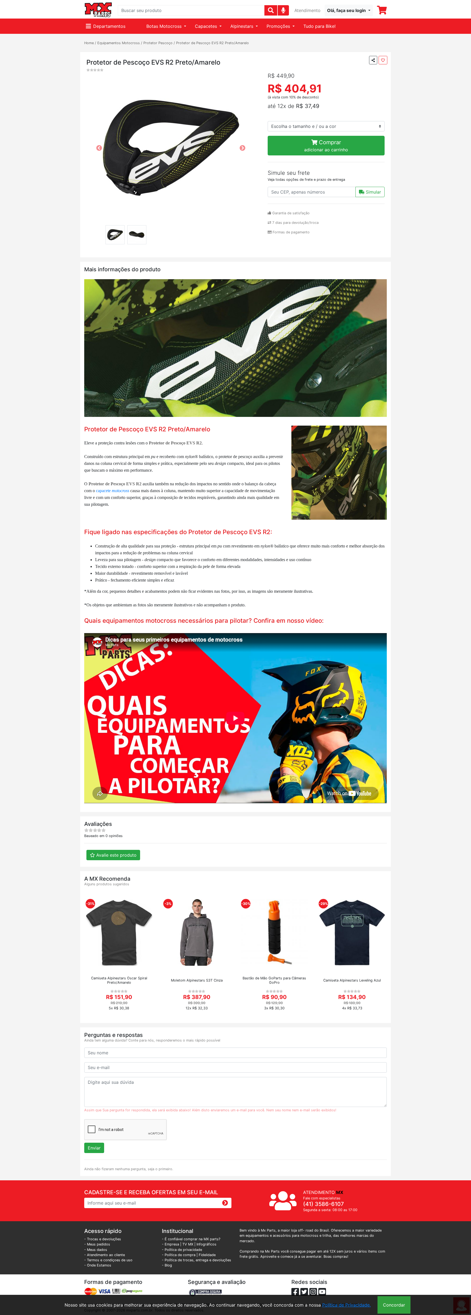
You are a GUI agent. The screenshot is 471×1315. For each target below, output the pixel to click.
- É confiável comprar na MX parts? (191, 1239)
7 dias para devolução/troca (295, 223)
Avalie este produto (116, 855)
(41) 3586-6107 (323, 1204)
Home (89, 43)
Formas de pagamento (290, 232)
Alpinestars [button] (242, 26)
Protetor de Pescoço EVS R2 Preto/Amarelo (212, 43)
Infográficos (206, 1244)
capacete (104, 490)
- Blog (167, 1265)
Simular (372, 192)
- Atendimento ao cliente (104, 1255)
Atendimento (307, 10)
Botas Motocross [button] (164, 26)
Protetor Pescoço (158, 43)
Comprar (326, 145)
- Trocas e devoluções (102, 1239)
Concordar (394, 1305)
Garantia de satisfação (290, 213)
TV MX (187, 1244)
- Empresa (170, 1244)
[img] (283, 10)
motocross (120, 490)
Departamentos (109, 26)
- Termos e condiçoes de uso (108, 1260)
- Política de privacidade (182, 1250)
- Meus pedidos (97, 1244)
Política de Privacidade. (346, 1305)
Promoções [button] (279, 26)
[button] (349, 10)
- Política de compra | (180, 1255)
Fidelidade (207, 1255)
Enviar (94, 1148)
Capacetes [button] (206, 26)
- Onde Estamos (97, 1265)
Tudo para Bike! (319, 26)
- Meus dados (95, 1250)
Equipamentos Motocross (118, 43)
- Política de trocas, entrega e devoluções (196, 1260)
